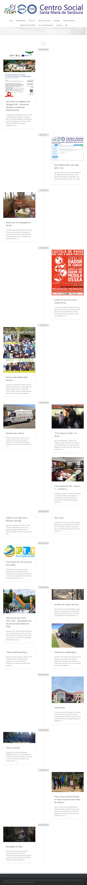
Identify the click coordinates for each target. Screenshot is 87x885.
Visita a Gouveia (13, 748)
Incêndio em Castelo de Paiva (66, 604)
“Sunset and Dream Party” (17, 652)
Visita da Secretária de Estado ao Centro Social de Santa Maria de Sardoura (67, 799)
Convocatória (59, 707)
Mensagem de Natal (14, 846)
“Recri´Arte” (59, 518)
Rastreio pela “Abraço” (15, 433)
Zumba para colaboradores (65, 652)
